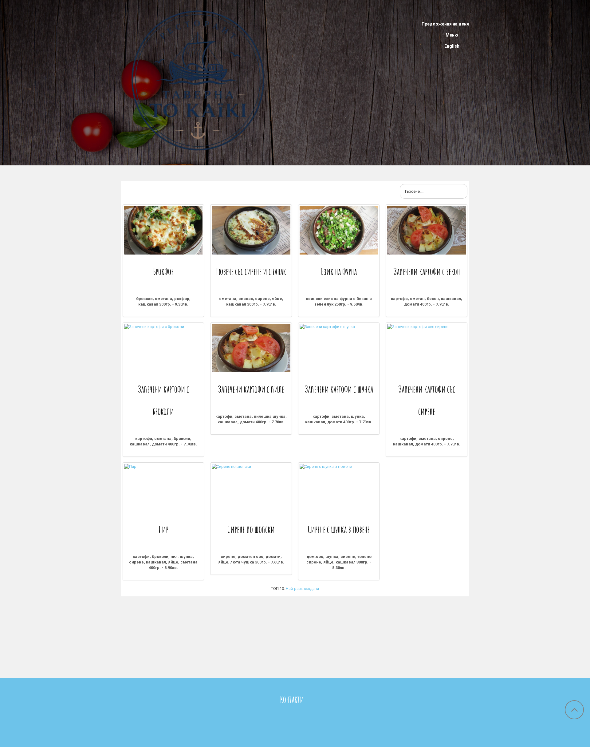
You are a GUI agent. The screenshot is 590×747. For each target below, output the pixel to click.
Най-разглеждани (302, 588)
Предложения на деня (445, 24)
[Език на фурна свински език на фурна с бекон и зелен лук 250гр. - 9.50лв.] (339, 230)
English (451, 46)
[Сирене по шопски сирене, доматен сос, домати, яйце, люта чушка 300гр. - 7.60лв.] (251, 488)
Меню (452, 35)
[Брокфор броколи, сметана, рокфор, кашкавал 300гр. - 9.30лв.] (163, 230)
